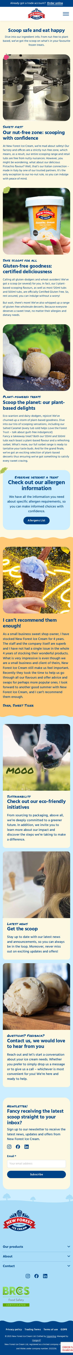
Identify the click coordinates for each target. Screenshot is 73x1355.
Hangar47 (36, 1340)
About (7, 1256)
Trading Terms (33, 1329)
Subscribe (36, 1174)
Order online (55, 3)
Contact (9, 1266)
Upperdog (51, 1336)
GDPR (64, 1329)
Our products (13, 1247)
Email (11, 1156)
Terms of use (51, 1329)
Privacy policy (14, 1329)
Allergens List (36, 520)
